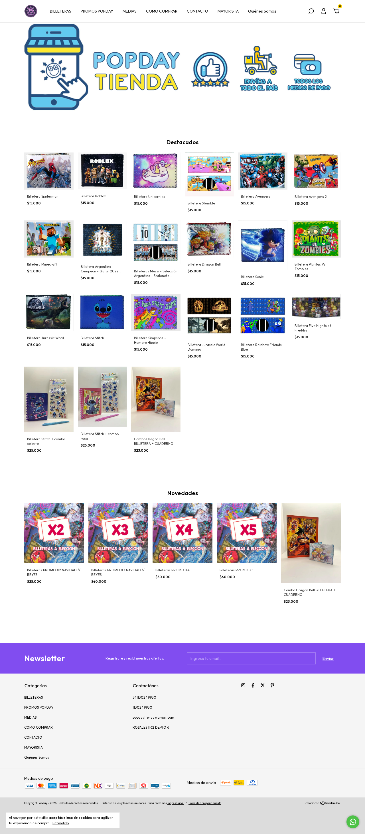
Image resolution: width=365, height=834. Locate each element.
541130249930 (144, 697)
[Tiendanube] (323, 803)
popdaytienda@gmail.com (153, 717)
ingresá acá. (175, 803)
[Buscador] (311, 12)
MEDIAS (130, 11)
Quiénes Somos (262, 11)
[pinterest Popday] (272, 685)
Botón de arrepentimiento (204, 803)
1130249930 (142, 707)
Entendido (60, 823)
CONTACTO (197, 11)
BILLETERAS (60, 11)
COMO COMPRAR (161, 11)
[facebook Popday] (253, 685)
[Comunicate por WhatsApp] (352, 821)
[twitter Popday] (262, 685)
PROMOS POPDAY (97, 11)
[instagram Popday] (243, 685)
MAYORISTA (228, 11)
